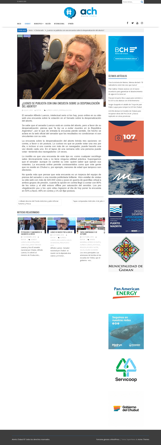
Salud (82, 250)
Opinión (70, 23)
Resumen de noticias (92, 219)
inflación (31, 242)
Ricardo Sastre (92, 247)
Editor (38, 110)
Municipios (38, 23)
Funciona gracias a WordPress (107, 439)
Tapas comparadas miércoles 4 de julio (88, 201)
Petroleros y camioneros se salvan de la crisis (31, 233)
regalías (83, 247)
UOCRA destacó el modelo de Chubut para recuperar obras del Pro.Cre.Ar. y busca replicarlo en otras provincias (124, 113)
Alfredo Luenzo (52, 110)
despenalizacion (65, 110)
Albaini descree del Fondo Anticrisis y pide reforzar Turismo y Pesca (38, 202)
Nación (47, 23)
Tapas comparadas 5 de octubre (88, 233)
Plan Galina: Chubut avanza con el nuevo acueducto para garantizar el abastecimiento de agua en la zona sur (125, 91)
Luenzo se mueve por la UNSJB (61, 232)
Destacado (27, 36)
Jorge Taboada (35, 245)
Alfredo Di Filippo (94, 242)
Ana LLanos (61, 240)
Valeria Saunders (91, 250)
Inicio (19, 23)
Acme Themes (143, 439)
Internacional (59, 23)
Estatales (96, 245)
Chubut (28, 23)
